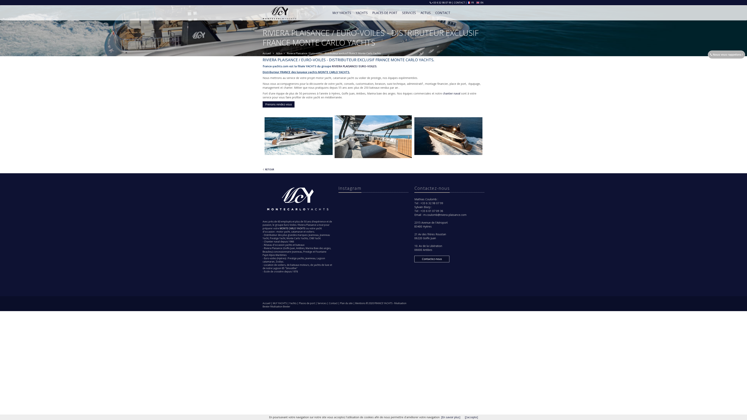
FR (472, 2)
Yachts (293, 303)
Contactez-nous (432, 259)
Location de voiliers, (275, 265)
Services (409, 13)
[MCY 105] (373, 136)
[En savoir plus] (450, 417)
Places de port (307, 303)
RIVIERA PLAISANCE (344, 66)
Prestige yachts (296, 258)
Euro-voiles (270, 258)
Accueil (266, 303)
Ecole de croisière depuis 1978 (281, 271)
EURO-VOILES (367, 66)
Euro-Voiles (290, 225)
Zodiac (279, 261)
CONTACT (459, 2)
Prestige (307, 251)
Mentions (360, 303)
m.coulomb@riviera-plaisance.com (444, 215)
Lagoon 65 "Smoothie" (285, 268)
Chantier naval (272, 241)
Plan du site (346, 303)
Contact (333, 303)
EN (481, 2)
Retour (269, 169)
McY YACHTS (280, 303)
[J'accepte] (471, 417)
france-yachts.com (275, 66)
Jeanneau (314, 235)
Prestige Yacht (277, 238)
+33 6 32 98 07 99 (441, 2)
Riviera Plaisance (307, 225)
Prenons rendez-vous (278, 104)
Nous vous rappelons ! (727, 54)
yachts (288, 245)
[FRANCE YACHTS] (279, 10)
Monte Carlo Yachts (297, 238)
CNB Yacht (315, 238)
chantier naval (451, 93)
